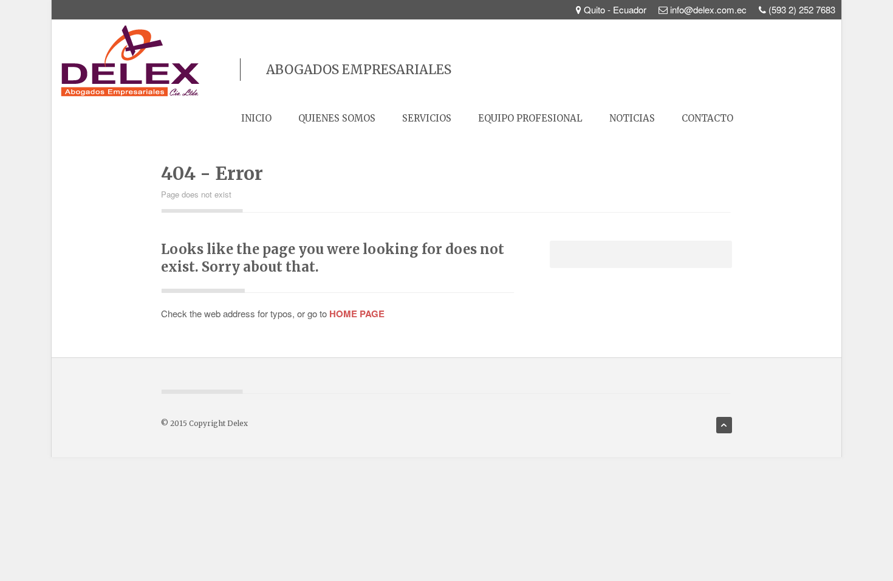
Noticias (632, 118)
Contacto (707, 118)
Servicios (426, 118)
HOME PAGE (357, 313)
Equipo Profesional (530, 118)
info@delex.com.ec (708, 9)
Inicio (256, 118)
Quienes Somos (336, 118)
